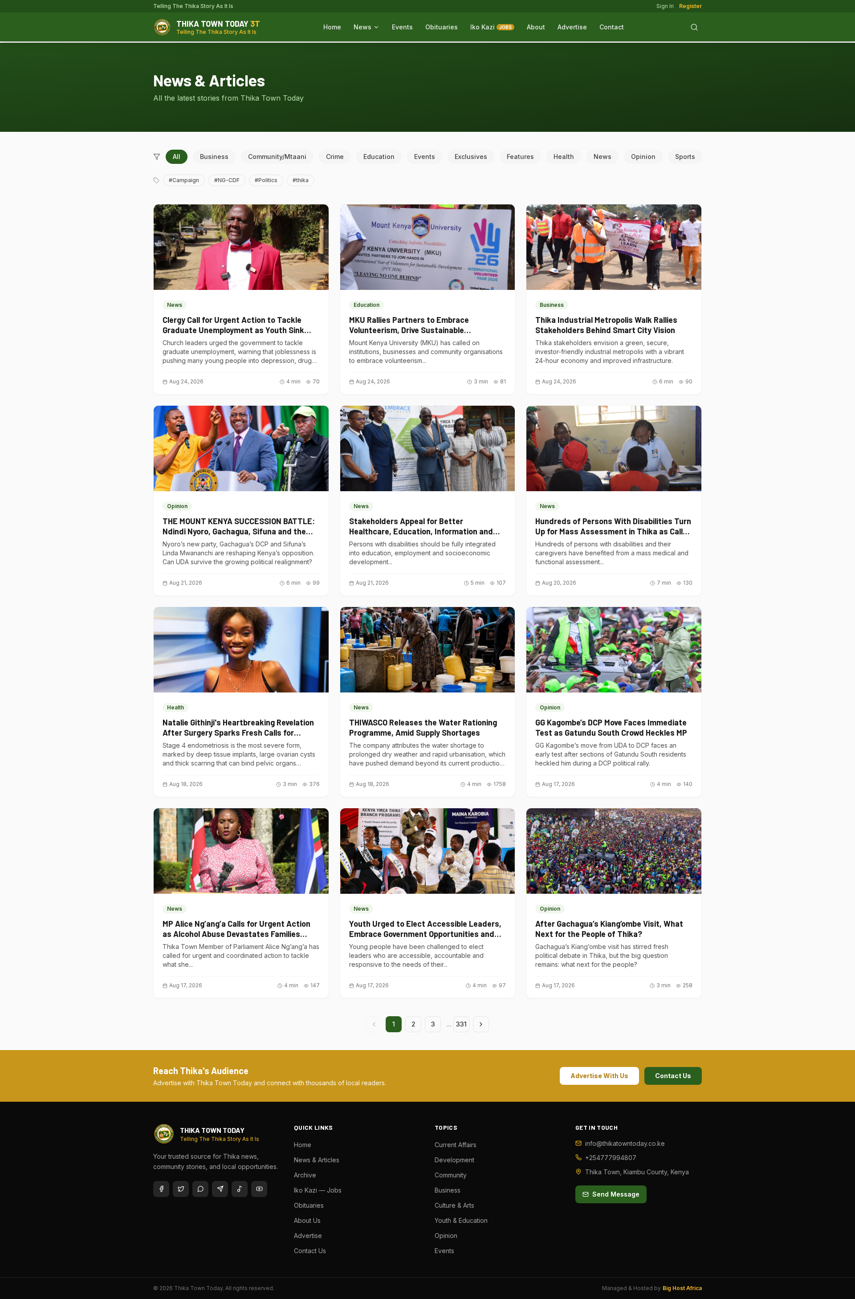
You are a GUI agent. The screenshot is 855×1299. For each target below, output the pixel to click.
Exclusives (471, 156)
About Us (307, 1220)
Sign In (665, 6)
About (536, 27)
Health (564, 156)
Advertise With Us (599, 1075)
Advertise (572, 27)
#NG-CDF (227, 180)
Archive (305, 1175)
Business (214, 156)
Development (454, 1160)
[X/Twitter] (181, 1189)
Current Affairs (455, 1144)
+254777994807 (610, 1157)
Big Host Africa (682, 1288)
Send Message (615, 1194)
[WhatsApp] (200, 1189)
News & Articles (316, 1160)
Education (379, 156)
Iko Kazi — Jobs (318, 1190)
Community (451, 1175)
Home (332, 27)
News (362, 27)
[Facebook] (161, 1189)
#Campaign (184, 180)
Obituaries (441, 27)
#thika (301, 180)
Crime (335, 156)
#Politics (266, 180)
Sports (685, 156)
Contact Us (673, 1075)
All (176, 156)
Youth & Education (461, 1220)
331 (461, 1024)
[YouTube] (259, 1189)
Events (402, 27)
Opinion (643, 156)
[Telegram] (220, 1189)
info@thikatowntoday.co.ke (625, 1143)
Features (520, 156)
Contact (611, 27)
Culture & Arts (454, 1205)
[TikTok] (240, 1189)
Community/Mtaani (277, 156)
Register (690, 6)
